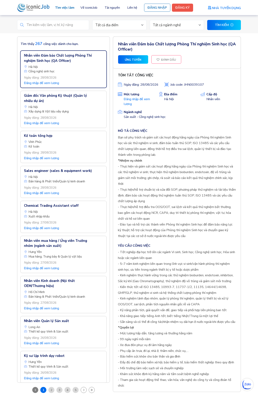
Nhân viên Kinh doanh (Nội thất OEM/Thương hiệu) (49, 283)
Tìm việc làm (64, 7)
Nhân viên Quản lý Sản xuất (46, 321)
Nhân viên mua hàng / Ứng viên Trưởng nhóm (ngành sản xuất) (55, 243)
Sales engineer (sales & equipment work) (58, 170)
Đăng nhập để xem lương (41, 83)
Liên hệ (132, 7)
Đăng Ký (182, 7)
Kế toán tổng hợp (38, 135)
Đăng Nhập (157, 7)
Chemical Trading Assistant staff (51, 205)
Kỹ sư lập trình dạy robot (44, 355)
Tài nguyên (112, 7)
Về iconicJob (88, 7)
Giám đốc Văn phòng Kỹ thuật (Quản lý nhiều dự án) (55, 98)
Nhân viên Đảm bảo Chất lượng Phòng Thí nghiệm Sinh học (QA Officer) (58, 58)
